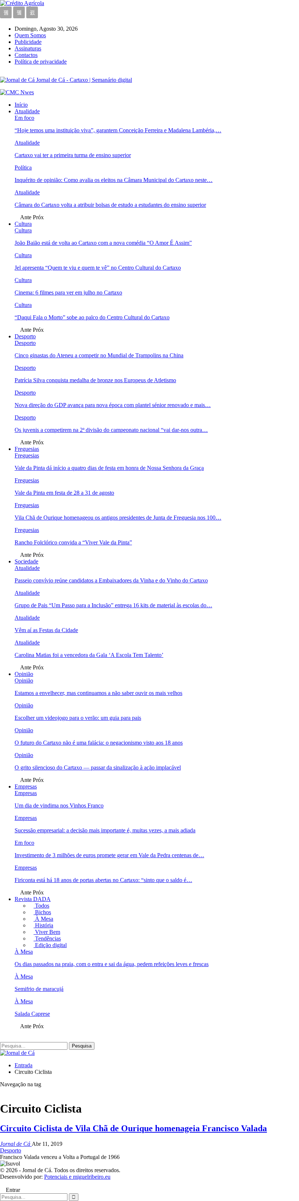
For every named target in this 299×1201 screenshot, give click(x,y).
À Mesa (43, 919)
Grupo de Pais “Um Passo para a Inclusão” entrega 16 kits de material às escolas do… (113, 605)
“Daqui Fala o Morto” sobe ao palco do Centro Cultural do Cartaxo (92, 317)
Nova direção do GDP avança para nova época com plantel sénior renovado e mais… (113, 405)
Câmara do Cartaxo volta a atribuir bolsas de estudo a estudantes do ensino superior (110, 205)
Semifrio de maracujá (39, 989)
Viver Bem (47, 932)
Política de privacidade (41, 61)
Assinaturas (28, 48)
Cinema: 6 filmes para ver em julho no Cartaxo (68, 292)
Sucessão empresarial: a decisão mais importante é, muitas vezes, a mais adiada (105, 830)
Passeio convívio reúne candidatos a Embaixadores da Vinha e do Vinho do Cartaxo (111, 580)
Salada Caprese (32, 1014)
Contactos (26, 55)
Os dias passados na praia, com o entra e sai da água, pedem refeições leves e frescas (112, 964)
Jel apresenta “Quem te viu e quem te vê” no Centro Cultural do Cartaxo (98, 268)
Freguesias (27, 449)
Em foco (24, 118)
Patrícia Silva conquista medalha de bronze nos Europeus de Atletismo (95, 380)
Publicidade (28, 42)
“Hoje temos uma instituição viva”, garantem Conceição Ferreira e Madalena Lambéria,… (118, 130)
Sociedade (26, 561)
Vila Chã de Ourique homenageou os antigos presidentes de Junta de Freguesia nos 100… (118, 517)
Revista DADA (33, 899)
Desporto (25, 336)
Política (23, 167)
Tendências (47, 938)
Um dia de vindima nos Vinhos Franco (59, 805)
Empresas (26, 786)
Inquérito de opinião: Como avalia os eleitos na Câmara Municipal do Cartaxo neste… (114, 180)
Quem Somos (30, 35)
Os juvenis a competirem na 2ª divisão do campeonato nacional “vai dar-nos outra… (111, 430)
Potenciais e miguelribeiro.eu (77, 1177)
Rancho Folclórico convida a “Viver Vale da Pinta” (73, 542)
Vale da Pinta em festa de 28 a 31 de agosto (64, 493)
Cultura (23, 224)
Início (21, 105)
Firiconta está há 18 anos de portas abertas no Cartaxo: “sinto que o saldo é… (103, 880)
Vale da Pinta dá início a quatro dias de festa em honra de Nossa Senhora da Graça (109, 468)
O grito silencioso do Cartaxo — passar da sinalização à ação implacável (98, 767)
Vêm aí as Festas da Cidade (46, 630)
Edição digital (50, 945)
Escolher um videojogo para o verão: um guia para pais (78, 718)
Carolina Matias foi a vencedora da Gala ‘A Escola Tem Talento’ (89, 655)
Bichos (42, 912)
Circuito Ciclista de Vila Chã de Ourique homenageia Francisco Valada (133, 1128)
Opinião (24, 674)
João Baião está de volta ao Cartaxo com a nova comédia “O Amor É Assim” (103, 243)
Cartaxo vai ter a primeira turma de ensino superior (73, 155)
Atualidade (27, 111)
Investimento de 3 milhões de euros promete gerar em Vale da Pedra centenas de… (109, 855)
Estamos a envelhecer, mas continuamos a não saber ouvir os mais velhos (98, 693)
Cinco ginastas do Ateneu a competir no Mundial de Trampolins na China (99, 355)
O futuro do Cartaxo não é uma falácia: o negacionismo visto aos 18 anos (99, 743)
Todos (41, 905)
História (43, 925)
